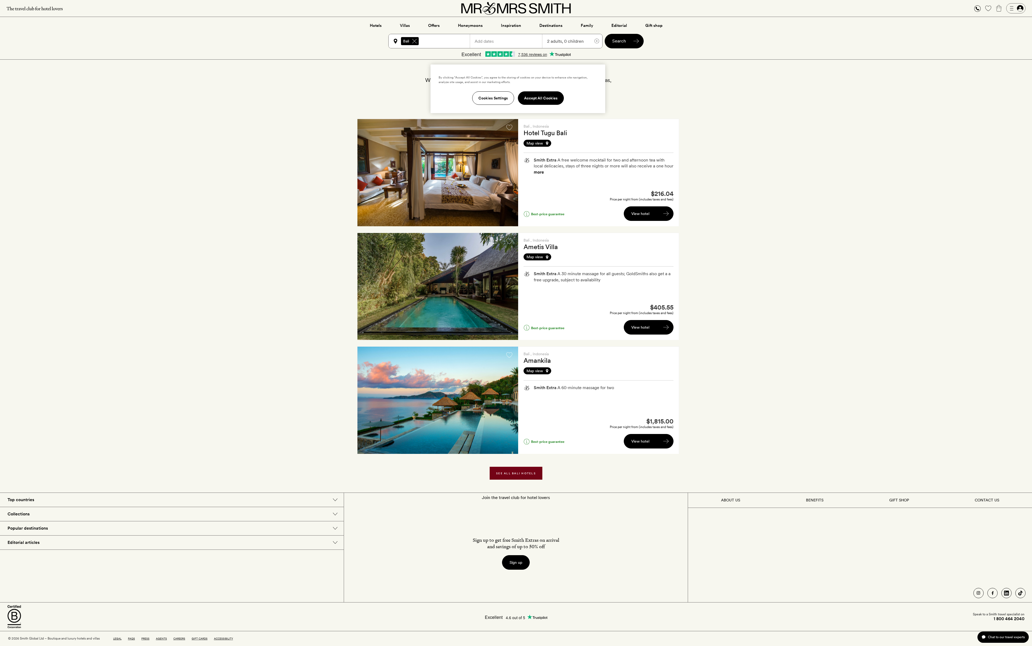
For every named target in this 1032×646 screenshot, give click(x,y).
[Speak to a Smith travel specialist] (977, 8)
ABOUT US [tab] (730, 500)
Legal (117, 638)
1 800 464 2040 (1009, 618)
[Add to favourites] (509, 127)
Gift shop (653, 25)
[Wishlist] (988, 8)
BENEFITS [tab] (814, 500)
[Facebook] (992, 593)
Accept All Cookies (541, 98)
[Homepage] (516, 8)
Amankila (537, 360)
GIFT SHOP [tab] (899, 500)
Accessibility (223, 638)
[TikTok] (1020, 593)
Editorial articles (24, 542)
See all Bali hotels (516, 473)
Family (587, 25)
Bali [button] (406, 41)
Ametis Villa (541, 247)
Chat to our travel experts (1006, 637)
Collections (19, 513)
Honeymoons (470, 25)
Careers (179, 638)
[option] (437, 172)
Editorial (619, 25)
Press (145, 638)
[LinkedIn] (1006, 593)
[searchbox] (447, 41)
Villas (405, 25)
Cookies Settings (493, 98)
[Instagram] (978, 593)
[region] (518, 88)
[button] (977, 8)
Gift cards (199, 638)
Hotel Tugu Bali (545, 133)
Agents (161, 638)
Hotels (376, 25)
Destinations (550, 25)
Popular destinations (28, 528)
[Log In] (1016, 8)
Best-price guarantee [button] (547, 214)
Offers (434, 25)
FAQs (131, 638)
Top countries (21, 499)
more (539, 172)
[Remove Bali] (414, 41)
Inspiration (511, 25)
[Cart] (999, 8)
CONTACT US (987, 500)
